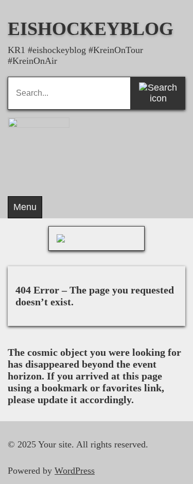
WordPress (75, 470)
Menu (25, 207)
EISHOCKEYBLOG (90, 29)
